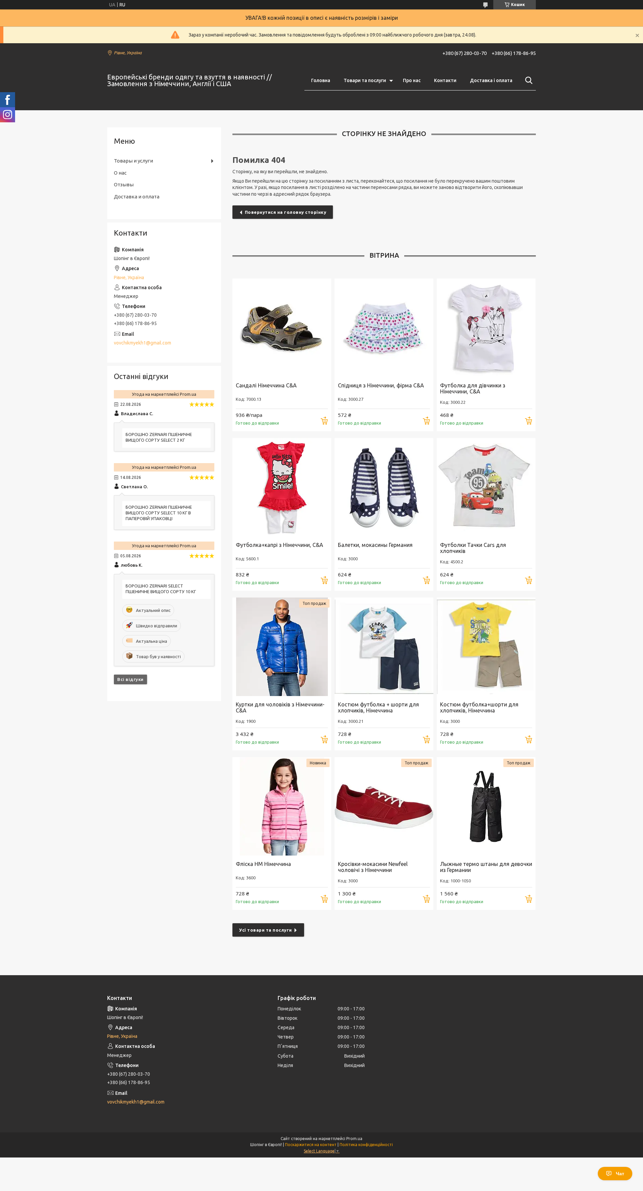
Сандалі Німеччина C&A (266, 385)
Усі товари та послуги (265, 930)
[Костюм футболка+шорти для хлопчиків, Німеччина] (486, 647)
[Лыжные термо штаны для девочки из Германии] (486, 806)
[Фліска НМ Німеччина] (281, 806)
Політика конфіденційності (366, 1144)
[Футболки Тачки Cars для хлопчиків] (486, 487)
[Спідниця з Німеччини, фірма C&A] (384, 327)
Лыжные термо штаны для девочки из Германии (486, 867)
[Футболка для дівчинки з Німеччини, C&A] (486, 327)
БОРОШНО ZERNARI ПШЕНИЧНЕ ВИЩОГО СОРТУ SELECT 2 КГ (159, 437)
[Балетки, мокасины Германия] (384, 487)
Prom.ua (354, 1138)
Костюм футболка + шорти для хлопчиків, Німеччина (378, 707)
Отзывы (124, 184)
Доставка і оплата (491, 80)
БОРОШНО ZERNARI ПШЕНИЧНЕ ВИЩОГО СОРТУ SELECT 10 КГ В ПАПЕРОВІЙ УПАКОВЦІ (159, 513)
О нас (120, 173)
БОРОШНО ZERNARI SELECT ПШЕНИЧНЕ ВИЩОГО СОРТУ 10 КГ (161, 588)
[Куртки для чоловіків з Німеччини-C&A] (281, 647)
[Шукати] (527, 80)
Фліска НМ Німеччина (263, 864)
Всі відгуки (130, 679)
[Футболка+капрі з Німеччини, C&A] (281, 487)
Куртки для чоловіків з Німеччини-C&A (280, 707)
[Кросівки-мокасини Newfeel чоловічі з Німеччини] (384, 806)
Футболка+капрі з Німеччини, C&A (279, 545)
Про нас (412, 80)
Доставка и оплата (136, 196)
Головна (320, 80)
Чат (620, 1173)
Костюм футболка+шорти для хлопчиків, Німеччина (479, 707)
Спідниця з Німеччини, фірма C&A (381, 385)
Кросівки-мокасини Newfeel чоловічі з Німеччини (373, 867)
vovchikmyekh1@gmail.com (142, 343)
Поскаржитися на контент (311, 1144)
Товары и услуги (133, 161)
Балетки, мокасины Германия (375, 545)
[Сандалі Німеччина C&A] (281, 327)
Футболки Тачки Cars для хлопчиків (473, 548)
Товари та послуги (365, 80)
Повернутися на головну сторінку (286, 212)
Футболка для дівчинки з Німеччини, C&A (472, 388)
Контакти (445, 80)
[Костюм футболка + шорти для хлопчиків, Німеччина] (384, 647)
